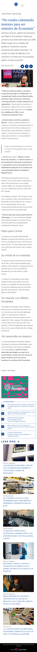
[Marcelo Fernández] (9, 6)
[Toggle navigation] (22, 5)
